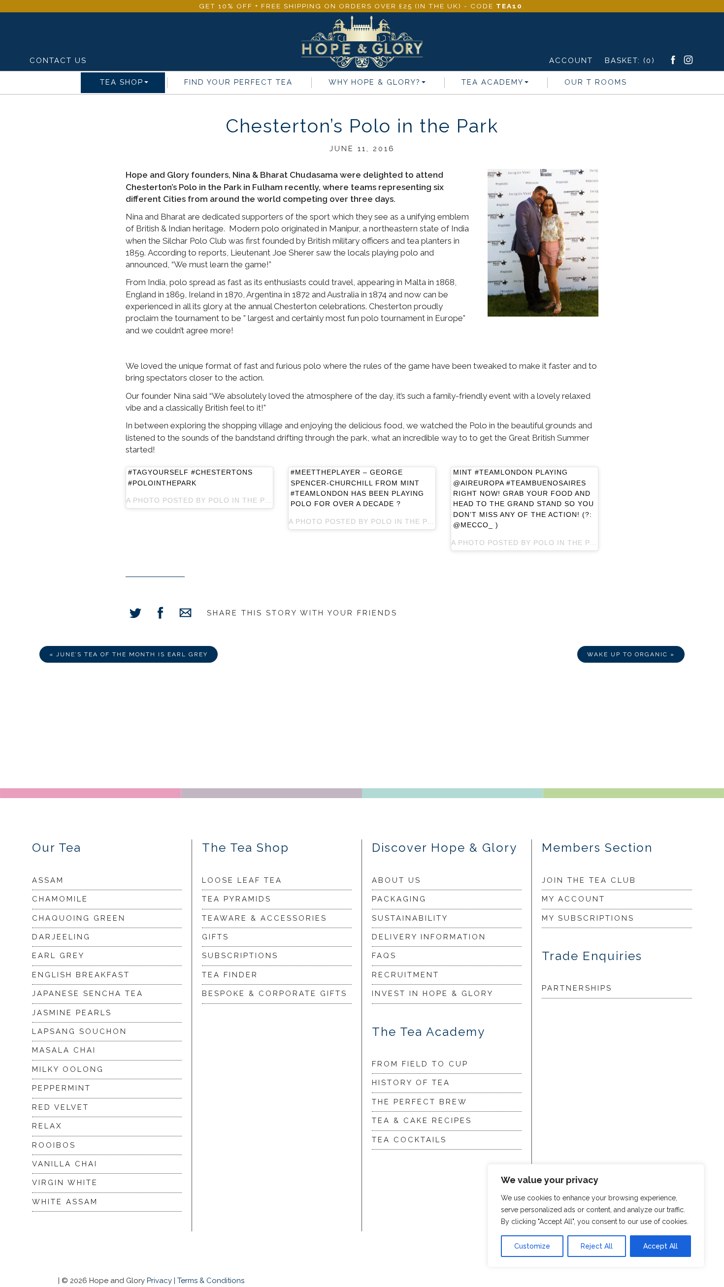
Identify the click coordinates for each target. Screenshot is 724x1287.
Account (571, 60)
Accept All (660, 1246)
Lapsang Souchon (79, 1031)
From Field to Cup (420, 1064)
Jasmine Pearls (72, 1012)
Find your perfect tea (238, 82)
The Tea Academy (428, 1032)
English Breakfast (81, 974)
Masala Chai (64, 1050)
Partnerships (577, 988)
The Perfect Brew (419, 1101)
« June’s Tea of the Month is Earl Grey (128, 654)
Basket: (630, 60)
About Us (396, 880)
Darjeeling (61, 937)
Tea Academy (492, 82)
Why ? (375, 82)
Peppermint (61, 1088)
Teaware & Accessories (264, 918)
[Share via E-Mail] (185, 614)
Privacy (159, 1280)
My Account (573, 899)
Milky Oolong (68, 1069)
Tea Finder (230, 974)
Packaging (399, 899)
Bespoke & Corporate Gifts (274, 993)
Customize (532, 1246)
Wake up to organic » (631, 654)
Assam (48, 880)
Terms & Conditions (210, 1280)
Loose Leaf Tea (242, 880)
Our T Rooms (595, 82)
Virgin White (65, 1182)
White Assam (65, 1201)
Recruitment (405, 974)
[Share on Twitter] (135, 614)
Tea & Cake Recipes (422, 1120)
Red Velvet (60, 1107)
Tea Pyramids (236, 899)
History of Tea (411, 1082)
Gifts (215, 937)
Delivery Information (429, 937)
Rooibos (54, 1145)
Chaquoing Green (79, 918)
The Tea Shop (245, 847)
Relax (47, 1126)
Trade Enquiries (592, 956)
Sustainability (410, 918)
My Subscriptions (588, 918)
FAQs (384, 955)
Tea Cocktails (409, 1139)
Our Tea (56, 847)
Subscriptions (240, 955)
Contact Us (58, 60)
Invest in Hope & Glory (433, 993)
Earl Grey (58, 955)
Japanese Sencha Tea (87, 993)
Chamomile (60, 899)
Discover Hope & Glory (444, 847)
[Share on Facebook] (160, 614)
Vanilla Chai (65, 1163)
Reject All (597, 1246)
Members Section (597, 847)
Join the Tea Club (589, 880)
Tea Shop (121, 82)
